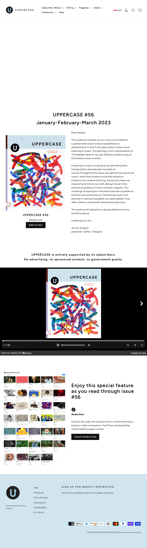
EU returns (39, 512)
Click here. (109, 493)
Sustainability (40, 507)
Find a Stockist (41, 497)
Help (61, 12)
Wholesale (39, 492)
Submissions (40, 502)
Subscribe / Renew (51, 8)
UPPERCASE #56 (35, 215)
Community (48, 12)
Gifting (70, 8)
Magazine (84, 8)
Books (97, 8)
